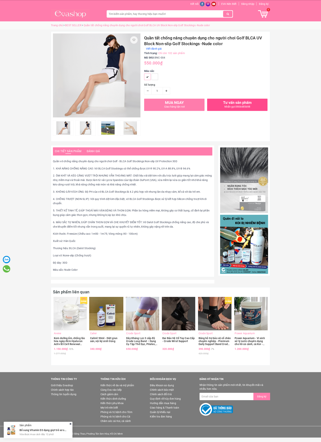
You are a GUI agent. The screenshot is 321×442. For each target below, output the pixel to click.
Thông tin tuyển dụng (63, 394)
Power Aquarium (245, 333)
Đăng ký (264, 3)
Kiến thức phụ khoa (112, 403)
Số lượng (149, 84)
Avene (57, 333)
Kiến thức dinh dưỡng (113, 398)
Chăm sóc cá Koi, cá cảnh (115, 421)
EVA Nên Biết (229, 3)
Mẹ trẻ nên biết (109, 407)
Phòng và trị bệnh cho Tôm (116, 412)
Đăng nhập (247, 3)
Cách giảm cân (109, 394)
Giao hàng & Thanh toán (164, 407)
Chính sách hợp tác (62, 389)
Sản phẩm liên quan (71, 292)
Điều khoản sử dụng (162, 385)
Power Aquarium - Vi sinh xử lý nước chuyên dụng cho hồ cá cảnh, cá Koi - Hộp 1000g (250, 341)
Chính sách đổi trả (161, 394)
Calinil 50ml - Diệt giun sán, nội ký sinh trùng (103, 340)
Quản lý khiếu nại (160, 412)
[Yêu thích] (134, 40)
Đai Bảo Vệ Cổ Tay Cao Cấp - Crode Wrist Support (178, 340)
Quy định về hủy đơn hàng (165, 398)
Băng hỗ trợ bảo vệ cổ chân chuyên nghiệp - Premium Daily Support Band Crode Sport (215, 341)
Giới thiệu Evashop (62, 385)
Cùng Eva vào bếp (111, 389)
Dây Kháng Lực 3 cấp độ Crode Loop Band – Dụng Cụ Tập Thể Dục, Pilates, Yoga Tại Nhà (141, 341)
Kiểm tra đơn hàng (161, 416)
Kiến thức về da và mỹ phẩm (117, 385)
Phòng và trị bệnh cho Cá (115, 416)
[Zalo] (6, 259)
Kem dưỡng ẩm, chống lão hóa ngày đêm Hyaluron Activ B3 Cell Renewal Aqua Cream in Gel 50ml (69, 341)
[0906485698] (7, 269)
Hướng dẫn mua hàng (163, 403)
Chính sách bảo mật (162, 389)
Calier (93, 333)
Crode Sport (133, 333)
